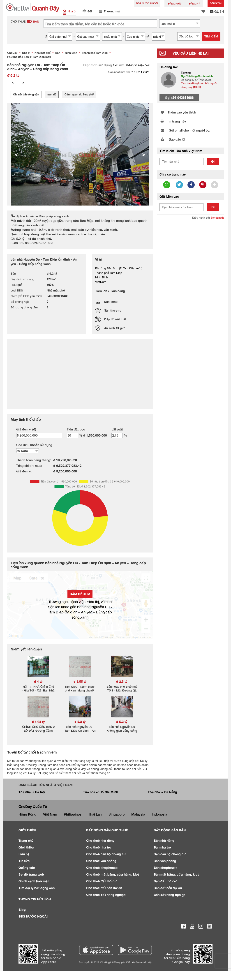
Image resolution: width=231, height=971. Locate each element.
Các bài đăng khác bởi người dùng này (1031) (199, 85)
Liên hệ (23, 854)
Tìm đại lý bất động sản (36, 888)
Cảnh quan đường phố (79, 94)
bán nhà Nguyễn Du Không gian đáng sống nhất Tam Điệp (121, 730)
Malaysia (138, 814)
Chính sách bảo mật (33, 881)
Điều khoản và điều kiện (139, 962)
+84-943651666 (182, 97)
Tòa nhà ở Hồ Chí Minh (100, 792)
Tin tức (24, 861)
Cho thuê (100, 840)
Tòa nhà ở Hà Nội (31, 792)
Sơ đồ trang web (31, 874)
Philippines (72, 814)
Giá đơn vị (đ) (26, 429)
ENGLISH (217, 11)
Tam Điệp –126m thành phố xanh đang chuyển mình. (80, 690)
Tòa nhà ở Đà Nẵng (162, 792)
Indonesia (159, 814)
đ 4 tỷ (38, 681)
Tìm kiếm (211, 36)
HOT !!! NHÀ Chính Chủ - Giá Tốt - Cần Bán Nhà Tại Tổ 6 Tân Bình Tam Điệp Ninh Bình (38, 692)
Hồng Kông (27, 814)
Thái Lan (95, 814)
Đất (90, 11)
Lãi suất (117, 429)
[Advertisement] (190, 253)
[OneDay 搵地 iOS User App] (96, 950)
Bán (164, 840)
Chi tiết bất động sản (26, 94)
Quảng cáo (26, 867)
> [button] (143, 154)
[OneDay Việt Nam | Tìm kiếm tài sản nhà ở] (32, 7)
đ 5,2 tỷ (80, 722)
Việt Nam (50, 814)
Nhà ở (72, 11)
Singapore (117, 814)
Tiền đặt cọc (76, 429)
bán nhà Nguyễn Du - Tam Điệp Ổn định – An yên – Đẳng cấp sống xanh (80, 732)
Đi (213, 161)
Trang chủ (26, 840)
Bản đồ (51, 94)
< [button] (16, 154)
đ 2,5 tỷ (121, 681)
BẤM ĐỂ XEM (80, 594)
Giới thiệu (26, 847)
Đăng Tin (216, 3)
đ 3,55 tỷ (80, 681)
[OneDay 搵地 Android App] (135, 950)
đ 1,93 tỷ (38, 722)
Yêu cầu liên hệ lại (190, 53)
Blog (22, 909)
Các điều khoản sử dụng (34, 445)
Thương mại (112, 11)
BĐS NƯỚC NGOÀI (147, 3)
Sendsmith (217, 217)
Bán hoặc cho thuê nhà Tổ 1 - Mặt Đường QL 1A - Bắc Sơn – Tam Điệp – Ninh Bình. (121, 692)
